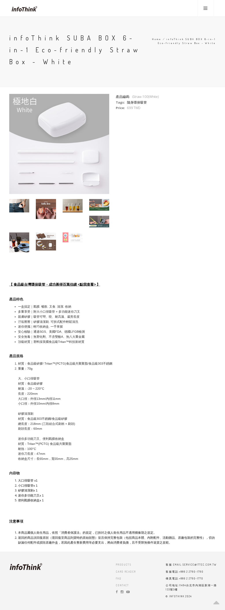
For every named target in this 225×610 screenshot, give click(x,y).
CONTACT (122, 585)
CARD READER (126, 571)
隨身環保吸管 (137, 102)
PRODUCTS (123, 564)
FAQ (118, 578)
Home (156, 39)
